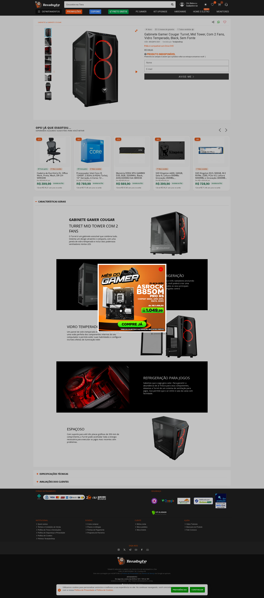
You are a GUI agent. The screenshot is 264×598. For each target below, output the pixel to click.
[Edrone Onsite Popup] (132, 299)
